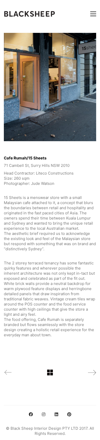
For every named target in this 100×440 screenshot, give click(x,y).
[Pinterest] (69, 414)
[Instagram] (43, 414)
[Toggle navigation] (93, 13)
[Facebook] (31, 414)
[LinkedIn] (56, 414)
